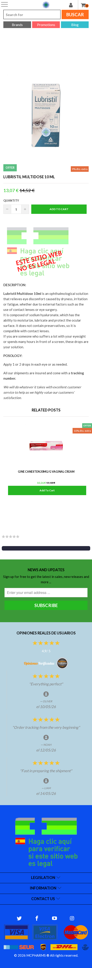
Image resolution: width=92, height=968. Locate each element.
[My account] (73, 5)
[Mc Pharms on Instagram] (72, 918)
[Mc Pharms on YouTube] (54, 918)
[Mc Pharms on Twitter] (19, 918)
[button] (46, 548)
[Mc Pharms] (46, 5)
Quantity (11, 200)
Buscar (75, 14)
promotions (46, 24)
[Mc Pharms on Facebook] (37, 918)
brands (17, 24)
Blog (75, 24)
